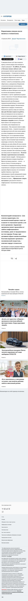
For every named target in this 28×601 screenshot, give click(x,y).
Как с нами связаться (6, 532)
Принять (23, 24)
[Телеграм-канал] (7, 508)
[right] (26, 20)
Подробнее (9, 556)
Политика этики (5, 529)
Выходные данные (5, 542)
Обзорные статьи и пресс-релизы (8, 522)
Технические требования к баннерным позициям (11, 534)
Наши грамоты (5, 527)
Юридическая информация (7, 540)
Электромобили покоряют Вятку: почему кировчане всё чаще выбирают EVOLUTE (12, 293)
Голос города (17, 20)
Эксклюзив (3, 20)
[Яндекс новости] (20, 56)
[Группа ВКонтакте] (7, 56)
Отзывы (3, 519)
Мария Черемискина (18, 38)
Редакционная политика (6, 537)
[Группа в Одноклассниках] (5, 508)
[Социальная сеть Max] (20, 59)
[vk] (12, 258)
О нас (3, 516)
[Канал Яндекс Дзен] (7, 59)
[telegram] (16, 258)
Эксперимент (10, 20)
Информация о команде (6, 524)
